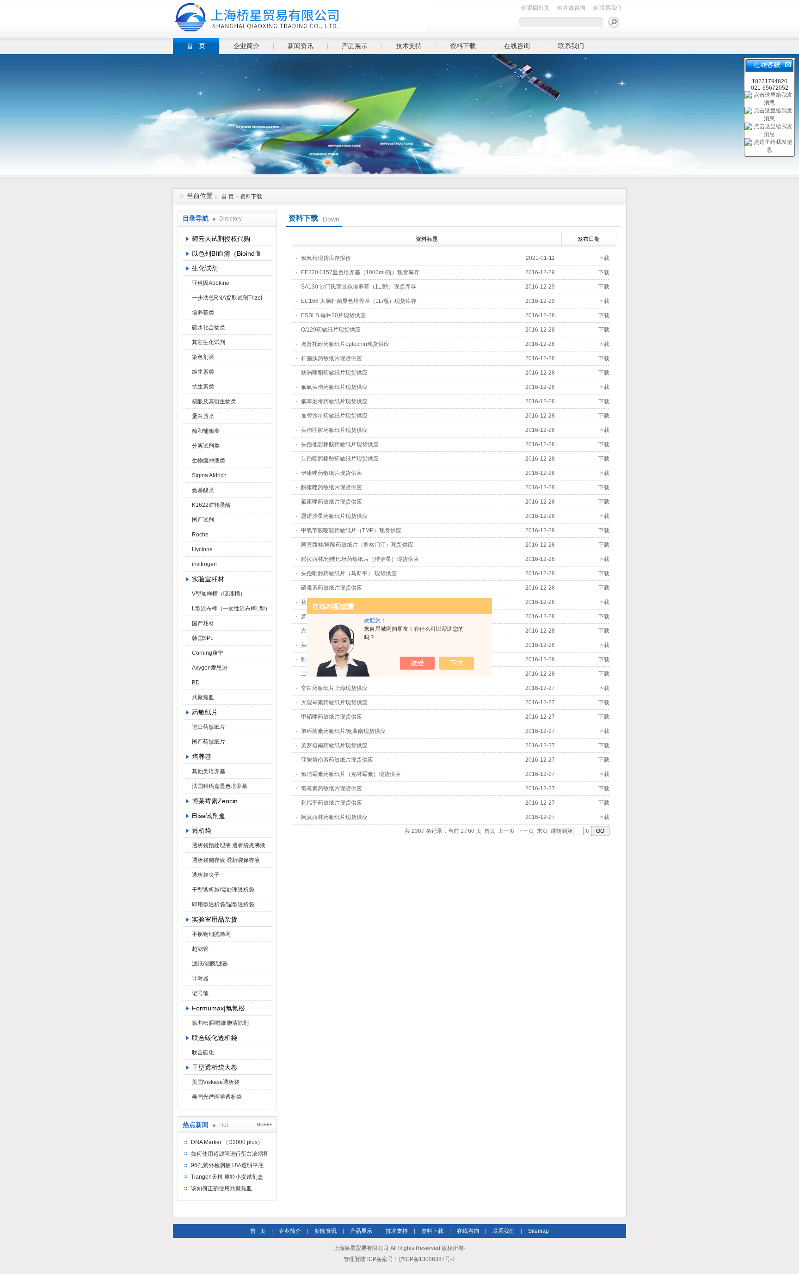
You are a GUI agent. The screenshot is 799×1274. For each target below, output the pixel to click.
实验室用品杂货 (214, 919)
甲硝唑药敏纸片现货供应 (331, 717)
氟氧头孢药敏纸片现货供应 (334, 387)
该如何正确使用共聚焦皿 (221, 1188)
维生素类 (203, 372)
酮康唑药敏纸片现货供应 (331, 487)
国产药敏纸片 (208, 742)
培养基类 (203, 312)
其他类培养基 (208, 771)
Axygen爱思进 (209, 668)
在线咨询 (574, 8)
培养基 (201, 756)
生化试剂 (205, 268)
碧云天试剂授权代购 (221, 238)
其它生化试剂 (208, 342)
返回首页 (538, 8)
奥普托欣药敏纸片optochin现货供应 (345, 344)
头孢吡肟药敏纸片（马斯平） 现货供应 (349, 573)
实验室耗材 (208, 579)
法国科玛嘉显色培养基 (219, 786)
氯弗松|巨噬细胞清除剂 (220, 1023)
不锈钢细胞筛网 (211, 934)
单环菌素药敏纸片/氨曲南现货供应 (343, 731)
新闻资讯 (300, 45)
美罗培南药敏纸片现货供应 (334, 745)
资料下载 (463, 45)
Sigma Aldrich (209, 475)
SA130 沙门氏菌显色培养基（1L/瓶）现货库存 (358, 286)
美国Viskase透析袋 (216, 1082)
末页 (542, 831)
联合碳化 (203, 1052)
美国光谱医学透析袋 (217, 1097)
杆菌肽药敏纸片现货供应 (331, 358)
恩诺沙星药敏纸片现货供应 (334, 516)
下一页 (525, 831)
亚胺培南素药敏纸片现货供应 (337, 760)
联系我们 (610, 8)
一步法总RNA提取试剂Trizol (227, 298)
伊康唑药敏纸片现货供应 (331, 473)
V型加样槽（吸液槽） (219, 594)
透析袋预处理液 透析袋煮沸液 (228, 845)
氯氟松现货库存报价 (326, 258)
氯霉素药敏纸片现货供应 (331, 788)
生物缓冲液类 (208, 460)
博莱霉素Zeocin (215, 801)
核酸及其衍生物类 (214, 401)
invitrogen (204, 564)
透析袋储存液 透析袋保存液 (226, 860)
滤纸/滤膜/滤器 (210, 963)
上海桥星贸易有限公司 (300, 17)
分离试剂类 (206, 446)
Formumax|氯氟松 (218, 1008)
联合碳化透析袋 (214, 1037)
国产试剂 (203, 520)
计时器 (200, 978)
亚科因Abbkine (210, 283)
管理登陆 (355, 1259)
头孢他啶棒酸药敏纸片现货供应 (340, 444)
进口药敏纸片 (208, 727)
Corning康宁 (207, 653)
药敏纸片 (205, 712)
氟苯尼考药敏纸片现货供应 (334, 401)
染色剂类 (203, 357)
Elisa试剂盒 (208, 815)
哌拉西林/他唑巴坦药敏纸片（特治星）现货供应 (360, 559)
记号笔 (200, 993)
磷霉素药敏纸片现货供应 (331, 588)
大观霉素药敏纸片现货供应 (334, 702)
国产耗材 (203, 623)
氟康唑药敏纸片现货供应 (331, 502)
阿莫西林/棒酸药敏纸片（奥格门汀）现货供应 (357, 545)
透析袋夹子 (206, 875)
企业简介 (246, 45)
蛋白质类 (203, 416)
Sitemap (538, 1231)
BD (196, 682)
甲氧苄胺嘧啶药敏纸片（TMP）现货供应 (351, 530)
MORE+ (264, 1124)
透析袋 (201, 830)
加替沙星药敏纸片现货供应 (334, 415)
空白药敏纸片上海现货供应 (334, 688)
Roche (200, 534)
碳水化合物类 (208, 327)
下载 (603, 258)
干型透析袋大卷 (214, 1067)
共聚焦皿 (203, 697)
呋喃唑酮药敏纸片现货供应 (334, 372)
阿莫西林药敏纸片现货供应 (334, 817)
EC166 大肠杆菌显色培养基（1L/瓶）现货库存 (359, 301)
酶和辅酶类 (206, 431)
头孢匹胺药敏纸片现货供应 (334, 430)
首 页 (196, 45)
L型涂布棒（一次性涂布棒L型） (231, 608)
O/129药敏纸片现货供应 (331, 329)
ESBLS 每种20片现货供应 (333, 315)
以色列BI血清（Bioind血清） (226, 255)
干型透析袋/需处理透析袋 (223, 889)
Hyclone (202, 549)
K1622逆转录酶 (211, 505)
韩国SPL (203, 638)
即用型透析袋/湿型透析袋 (223, 904)
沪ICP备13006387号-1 (427, 1259)
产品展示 (355, 45)
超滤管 (200, 949)
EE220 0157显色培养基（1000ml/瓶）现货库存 (360, 272)
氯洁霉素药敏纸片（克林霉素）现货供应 (351, 774)
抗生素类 (203, 386)
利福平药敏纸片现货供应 (331, 803)
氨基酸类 (203, 490)
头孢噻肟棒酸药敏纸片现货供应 (340, 458)
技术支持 (409, 45)
